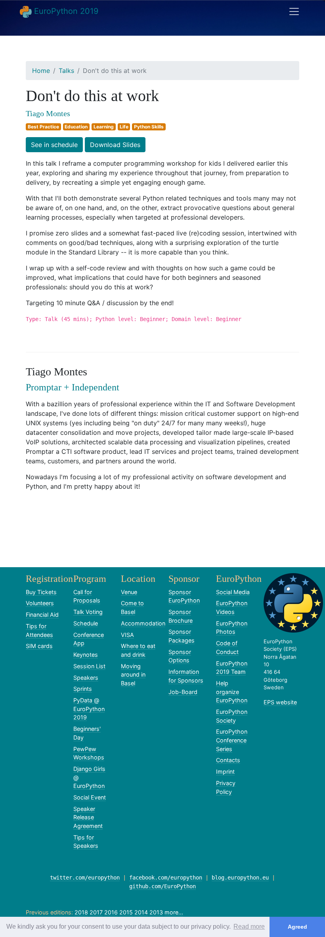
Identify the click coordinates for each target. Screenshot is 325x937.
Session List (89, 666)
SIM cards (39, 646)
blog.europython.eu (240, 877)
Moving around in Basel (133, 674)
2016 (111, 912)
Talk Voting (88, 611)
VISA (127, 634)
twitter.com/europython (85, 877)
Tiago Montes (48, 113)
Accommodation (143, 623)
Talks (66, 71)
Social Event (89, 797)
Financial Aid (42, 614)
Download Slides (115, 145)
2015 (126, 912)
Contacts (228, 760)
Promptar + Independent (72, 387)
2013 (156, 912)
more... (173, 912)
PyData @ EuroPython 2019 (89, 709)
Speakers (85, 677)
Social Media (233, 592)
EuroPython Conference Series (231, 740)
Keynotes (85, 654)
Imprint (225, 771)
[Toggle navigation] (294, 11)
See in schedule (54, 145)
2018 (81, 912)
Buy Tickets (41, 592)
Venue (129, 592)
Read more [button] (249, 926)
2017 (96, 912)
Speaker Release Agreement (88, 817)
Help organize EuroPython (231, 692)
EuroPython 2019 (65, 11)
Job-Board (182, 691)
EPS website (280, 702)
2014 (141, 912)
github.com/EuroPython (162, 886)
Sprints (82, 688)
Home (41, 71)
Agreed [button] (297, 927)
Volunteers (40, 603)
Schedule (85, 623)
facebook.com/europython (165, 877)
